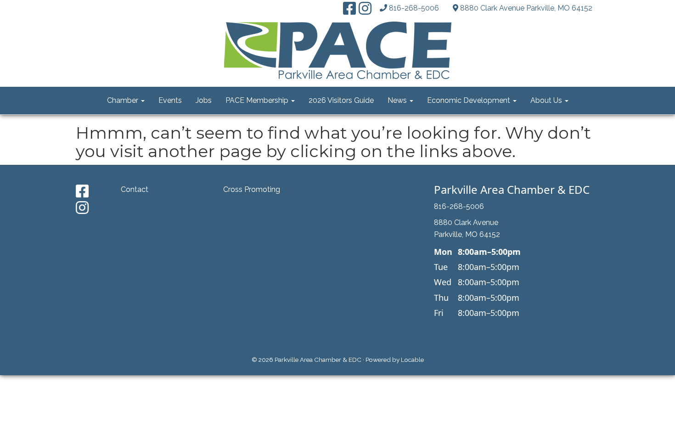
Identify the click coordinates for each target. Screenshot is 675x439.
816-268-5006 (414, 8)
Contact (134, 189)
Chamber (123, 100)
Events (170, 100)
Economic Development (469, 100)
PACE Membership (257, 100)
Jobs (204, 100)
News (398, 100)
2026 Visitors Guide (341, 100)
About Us (547, 100)
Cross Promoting (251, 189)
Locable (412, 359)
